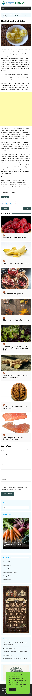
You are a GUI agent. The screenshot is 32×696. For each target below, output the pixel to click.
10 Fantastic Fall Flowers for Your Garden (15, 658)
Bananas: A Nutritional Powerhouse (16, 263)
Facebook (2, 203)
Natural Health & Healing (10, 572)
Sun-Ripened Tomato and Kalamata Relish (15, 651)
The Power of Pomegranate (13, 294)
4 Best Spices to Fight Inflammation (16, 320)
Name (3, 464)
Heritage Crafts (7, 576)
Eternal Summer (7, 655)
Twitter (7, 203)
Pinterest (15, 203)
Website (3, 479)
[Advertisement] (16, 109)
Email (3, 472)
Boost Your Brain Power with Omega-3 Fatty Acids (13, 438)
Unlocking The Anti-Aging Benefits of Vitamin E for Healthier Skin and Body (15, 348)
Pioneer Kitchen (7, 569)
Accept (12, 689)
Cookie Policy (18, 686)
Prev (5, 208)
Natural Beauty (7, 565)
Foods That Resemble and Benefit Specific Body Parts (15, 407)
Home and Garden (8, 562)
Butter (5, 197)
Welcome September (9, 648)
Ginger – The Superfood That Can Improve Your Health (15, 376)
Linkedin (11, 203)
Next (26, 208)
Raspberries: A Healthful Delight (14, 237)
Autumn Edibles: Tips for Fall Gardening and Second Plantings (14, 544)
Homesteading (7, 579)
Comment (4, 454)
